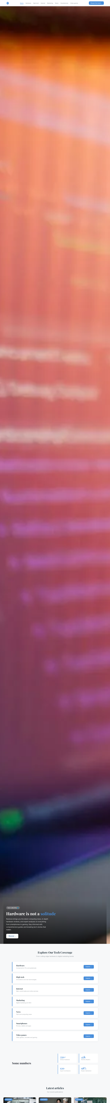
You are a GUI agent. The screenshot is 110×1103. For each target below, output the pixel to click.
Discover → (12, 936)
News (56, 3)
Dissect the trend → (96, 3)
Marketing (50, 3)
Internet (43, 3)
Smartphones (64, 3)
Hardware (28, 3)
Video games (74, 3)
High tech (36, 3)
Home (21, 3)
